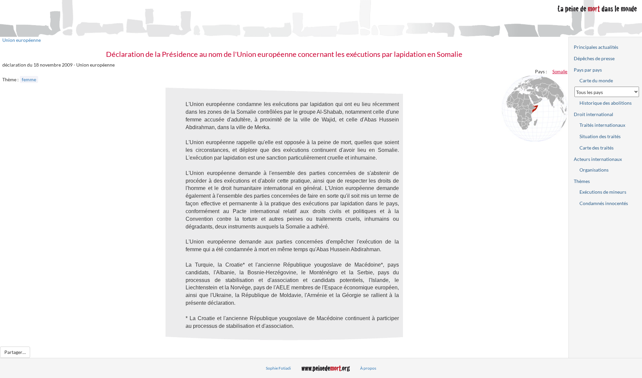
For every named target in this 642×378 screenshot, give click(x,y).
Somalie (559, 71)
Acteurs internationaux (598, 159)
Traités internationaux (602, 125)
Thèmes (582, 181)
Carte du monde (596, 80)
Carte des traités (596, 148)
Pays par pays (588, 70)
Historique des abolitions (605, 103)
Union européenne (21, 40)
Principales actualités (596, 47)
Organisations (594, 170)
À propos (368, 368)
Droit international (593, 114)
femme (29, 79)
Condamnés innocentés (603, 203)
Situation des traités (600, 136)
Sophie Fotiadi (278, 368)
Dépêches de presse (594, 58)
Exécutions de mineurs (602, 192)
